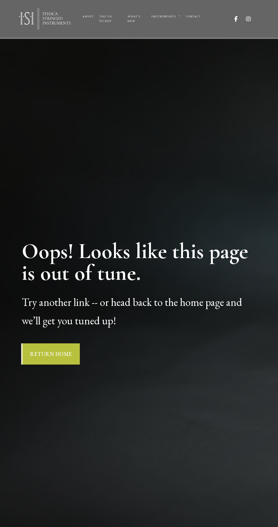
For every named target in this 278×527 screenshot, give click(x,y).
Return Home (51, 353)
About (88, 16)
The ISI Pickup (106, 19)
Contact (193, 16)
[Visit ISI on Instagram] (252, 19)
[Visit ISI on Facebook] (240, 19)
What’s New (134, 19)
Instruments (163, 16)
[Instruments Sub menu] (179, 16)
